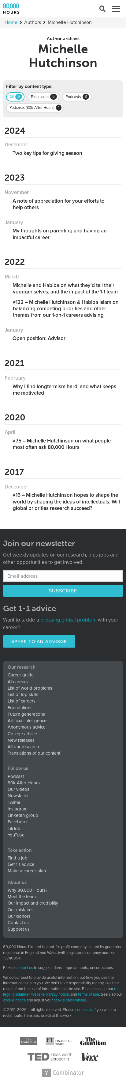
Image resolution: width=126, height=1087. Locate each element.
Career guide (21, 675)
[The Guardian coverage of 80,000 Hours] (92, 1041)
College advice (22, 734)
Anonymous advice (27, 727)
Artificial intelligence (27, 720)
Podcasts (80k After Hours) (34, 107)
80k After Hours (24, 783)
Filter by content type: (29, 86)
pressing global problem (68, 620)
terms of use (88, 994)
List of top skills (23, 694)
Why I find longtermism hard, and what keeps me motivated (64, 389)
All (14, 96)
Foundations (20, 707)
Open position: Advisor (39, 338)
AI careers (18, 681)
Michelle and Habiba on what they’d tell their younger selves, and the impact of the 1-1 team (65, 288)
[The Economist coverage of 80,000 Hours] (28, 1041)
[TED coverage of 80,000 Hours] (50, 1057)
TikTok (14, 828)
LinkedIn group (23, 815)
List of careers (21, 701)
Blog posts (43, 96)
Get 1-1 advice (21, 864)
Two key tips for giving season (47, 153)
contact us (24, 967)
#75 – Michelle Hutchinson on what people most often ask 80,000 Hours (62, 444)
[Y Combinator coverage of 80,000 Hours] (63, 1073)
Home (11, 22)
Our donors (19, 916)
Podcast (16, 776)
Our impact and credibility (33, 903)
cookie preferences (70, 1000)
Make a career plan (27, 871)
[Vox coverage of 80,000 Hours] (89, 1057)
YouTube (16, 835)
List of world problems (30, 688)
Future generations (26, 714)
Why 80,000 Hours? (27, 890)
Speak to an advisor (39, 641)
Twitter (14, 802)
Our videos (18, 789)
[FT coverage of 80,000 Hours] (59, 1041)
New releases (21, 740)
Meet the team (22, 896)
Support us (19, 929)
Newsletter (18, 795)
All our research (23, 746)
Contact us (18, 922)
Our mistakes (21, 910)
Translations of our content (34, 753)
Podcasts (76, 96)
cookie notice (14, 1000)
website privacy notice (50, 994)
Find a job (18, 858)
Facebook (18, 822)
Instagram (18, 809)
